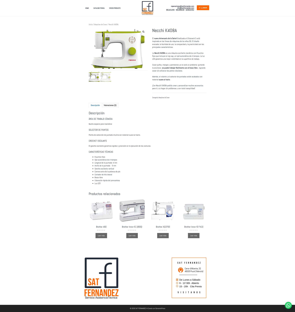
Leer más (101, 235)
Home (87, 8)
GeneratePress (160, 308)
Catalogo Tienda (99, 8)
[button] (143, 32)
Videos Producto (114, 8)
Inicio (91, 24)
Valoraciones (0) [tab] (110, 105)
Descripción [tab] (95, 105)
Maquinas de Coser (100, 24)
